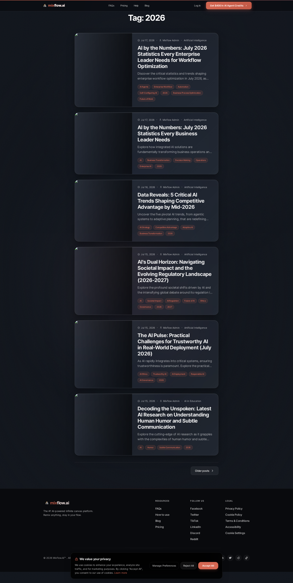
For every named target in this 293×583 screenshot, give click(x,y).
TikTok (194, 520)
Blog (147, 5)
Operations (201, 160)
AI (140, 160)
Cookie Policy (233, 514)
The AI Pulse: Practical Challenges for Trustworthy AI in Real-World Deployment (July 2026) (174, 344)
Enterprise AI (145, 166)
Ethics (203, 300)
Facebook (196, 508)
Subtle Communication (169, 447)
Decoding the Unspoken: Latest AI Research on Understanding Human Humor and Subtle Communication (174, 417)
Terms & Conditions (237, 520)
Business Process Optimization (187, 93)
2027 (169, 307)
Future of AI (189, 300)
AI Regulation (173, 300)
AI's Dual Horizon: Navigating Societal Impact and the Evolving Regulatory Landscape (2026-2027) (174, 271)
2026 (165, 93)
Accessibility (233, 527)
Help (136, 5)
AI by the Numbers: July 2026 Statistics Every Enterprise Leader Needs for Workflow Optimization (172, 57)
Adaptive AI (188, 227)
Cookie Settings (235, 533)
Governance (145, 307)
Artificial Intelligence (195, 40)
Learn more (120, 572)
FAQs (111, 5)
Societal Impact (154, 300)
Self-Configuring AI (148, 93)
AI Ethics (143, 374)
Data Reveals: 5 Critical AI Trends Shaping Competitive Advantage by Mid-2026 (171, 201)
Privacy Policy (233, 508)
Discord (195, 533)
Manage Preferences (164, 565)
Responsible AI (197, 374)
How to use (162, 514)
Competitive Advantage (166, 227)
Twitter (194, 514)
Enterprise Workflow (163, 86)
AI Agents (144, 86)
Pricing (124, 5)
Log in (197, 5)
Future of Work (146, 99)
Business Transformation (158, 160)
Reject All (188, 565)
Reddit (194, 539)
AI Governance (146, 380)
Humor (150, 447)
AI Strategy (145, 227)
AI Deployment (178, 374)
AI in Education (192, 401)
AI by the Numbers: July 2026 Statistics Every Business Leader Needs (172, 133)
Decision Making (182, 160)
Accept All (208, 565)
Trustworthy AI (159, 374)
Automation (183, 86)
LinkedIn (195, 527)
